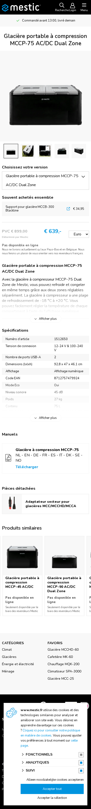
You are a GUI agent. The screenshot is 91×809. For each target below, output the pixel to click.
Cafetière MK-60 (60, 657)
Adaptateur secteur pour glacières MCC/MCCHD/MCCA (50, 503)
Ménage (8, 671)
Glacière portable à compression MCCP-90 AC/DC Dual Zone (64, 584)
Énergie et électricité (18, 664)
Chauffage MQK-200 (63, 664)
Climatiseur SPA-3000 (64, 671)
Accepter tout (52, 789)
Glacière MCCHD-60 (63, 649)
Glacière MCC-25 (61, 678)
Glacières (9, 657)
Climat (7, 649)
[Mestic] (21, 7)
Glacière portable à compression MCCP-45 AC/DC (22, 582)
